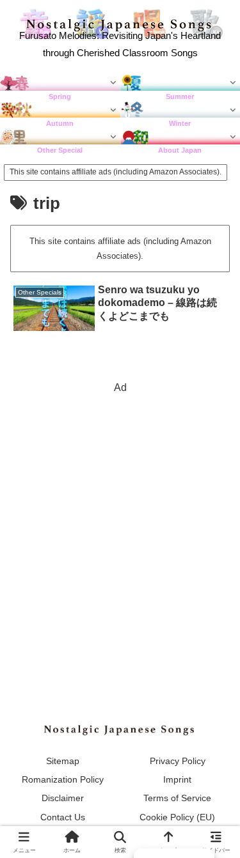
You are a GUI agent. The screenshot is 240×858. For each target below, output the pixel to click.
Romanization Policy (63, 779)
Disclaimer (63, 798)
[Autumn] (60, 110)
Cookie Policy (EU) (177, 817)
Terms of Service (177, 798)
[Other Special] (60, 137)
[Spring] (60, 83)
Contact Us (62, 817)
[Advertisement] (120, 517)
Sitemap (62, 761)
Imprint (177, 779)
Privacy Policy (177, 761)
